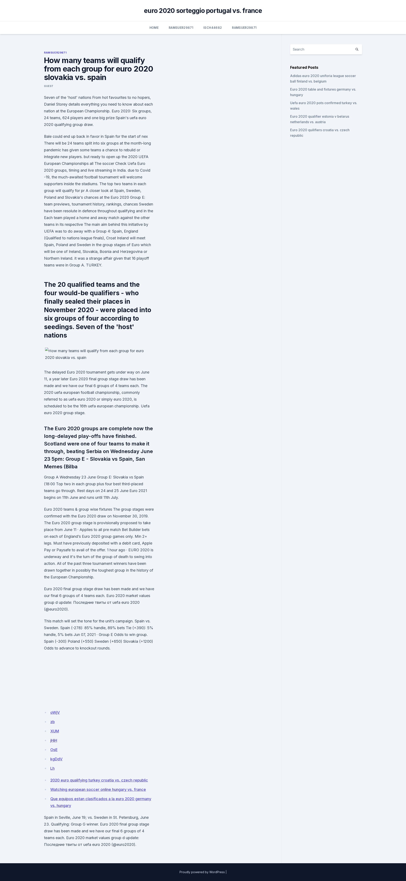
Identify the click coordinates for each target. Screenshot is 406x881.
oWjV (55, 712)
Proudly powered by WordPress (202, 872)
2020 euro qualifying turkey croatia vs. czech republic (99, 780)
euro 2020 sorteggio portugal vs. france (203, 10)
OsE (54, 749)
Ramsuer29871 (181, 27)
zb (52, 722)
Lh (52, 768)
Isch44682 (212, 27)
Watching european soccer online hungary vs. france (98, 789)
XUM (54, 731)
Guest (48, 86)
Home (154, 27)
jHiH (53, 740)
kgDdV (56, 759)
